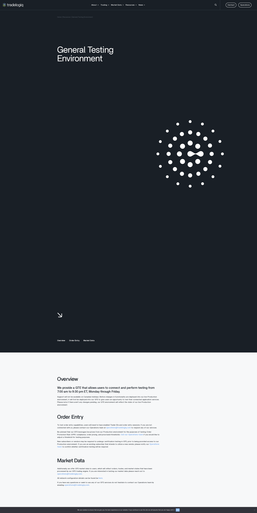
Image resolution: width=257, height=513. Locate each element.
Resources (130, 5)
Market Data (116, 5)
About (94, 5)
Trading (104, 5)
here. (101, 478)
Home (59, 17)
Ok (178, 510)
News (141, 5)
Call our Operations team (132, 435)
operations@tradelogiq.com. (69, 474)
